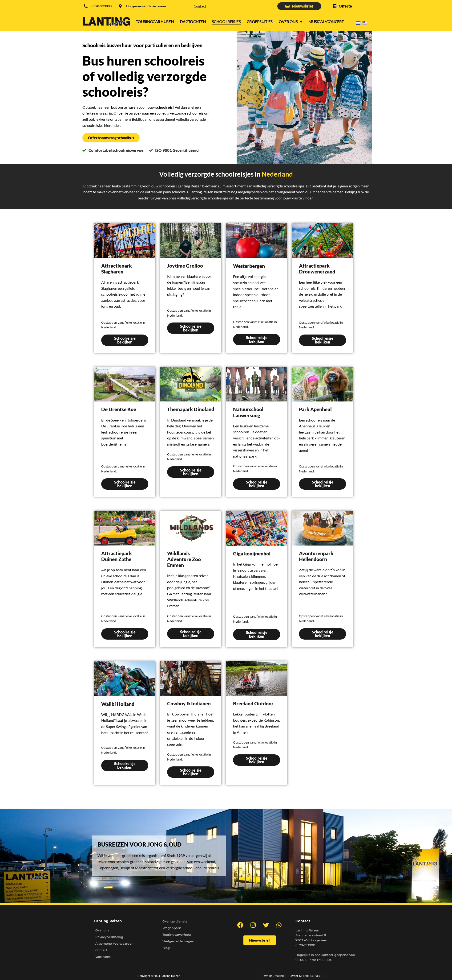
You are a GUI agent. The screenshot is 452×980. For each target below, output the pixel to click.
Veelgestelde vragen (178, 941)
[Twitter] (266, 925)
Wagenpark (171, 928)
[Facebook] (240, 925)
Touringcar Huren (155, 21)
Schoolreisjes (226, 21)
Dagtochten (193, 21)
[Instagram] (253, 925)
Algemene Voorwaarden (114, 943)
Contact (200, 6)
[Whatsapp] (279, 925)
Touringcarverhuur (176, 934)
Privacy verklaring (109, 937)
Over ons (288, 21)
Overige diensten (176, 921)
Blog (166, 948)
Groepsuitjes (260, 21)
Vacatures (103, 957)
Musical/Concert (326, 21)
